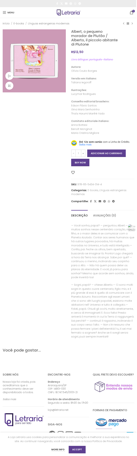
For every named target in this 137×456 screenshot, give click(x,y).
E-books (19, 23)
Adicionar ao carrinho (106, 153)
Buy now (80, 162)
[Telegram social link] (79, 3)
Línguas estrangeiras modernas (48, 23)
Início (6, 23)
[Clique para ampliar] (9, 86)
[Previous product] (123, 24)
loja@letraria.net (58, 410)
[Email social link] (66, 3)
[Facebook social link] (57, 3)
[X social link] (61, 3)
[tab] (79, 215)
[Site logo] (68, 12)
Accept (77, 449)
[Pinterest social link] (70, 3)
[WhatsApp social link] (75, 3)
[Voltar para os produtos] (128, 24)
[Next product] (132, 24)
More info (58, 449)
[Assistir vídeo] (9, 76)
